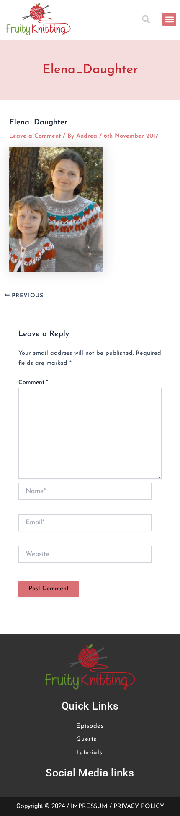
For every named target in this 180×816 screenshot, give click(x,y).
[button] (147, 19)
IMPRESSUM (89, 806)
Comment (33, 382)
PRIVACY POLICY (138, 806)
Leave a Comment (35, 136)
